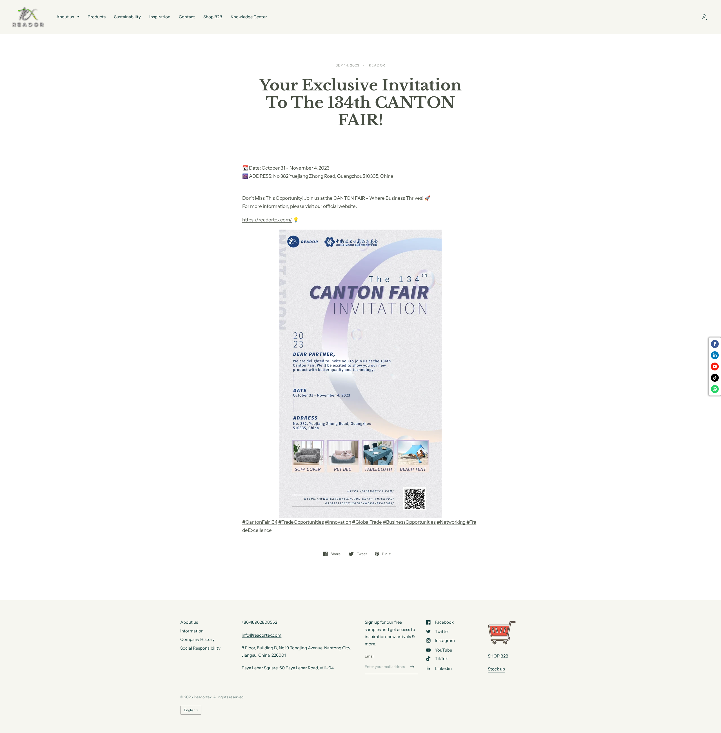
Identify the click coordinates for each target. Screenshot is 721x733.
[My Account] (704, 17)
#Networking (451, 522)
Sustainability (127, 16)
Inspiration (159, 16)
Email (369, 656)
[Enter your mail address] (412, 666)
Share (336, 554)
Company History (197, 639)
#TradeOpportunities (301, 522)
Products (97, 16)
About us (65, 16)
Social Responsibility (200, 648)
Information (192, 631)
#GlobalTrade (367, 522)
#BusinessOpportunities (409, 522)
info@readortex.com (261, 635)
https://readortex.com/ (267, 220)
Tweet (362, 554)
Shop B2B (212, 16)
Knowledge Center (249, 16)
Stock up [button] (496, 669)
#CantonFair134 (259, 522)
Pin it (386, 554)
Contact (187, 16)
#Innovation (338, 522)
